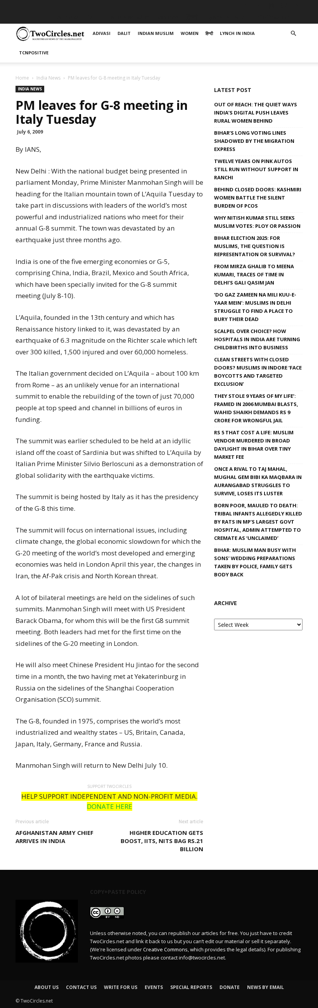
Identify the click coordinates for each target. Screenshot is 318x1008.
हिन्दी (192, 17)
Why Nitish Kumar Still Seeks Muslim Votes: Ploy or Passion (257, 221)
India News (48, 78)
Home (22, 78)
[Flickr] (258, 6)
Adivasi (68, 17)
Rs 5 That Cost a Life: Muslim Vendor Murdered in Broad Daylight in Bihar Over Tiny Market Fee (254, 444)
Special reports (191, 987)
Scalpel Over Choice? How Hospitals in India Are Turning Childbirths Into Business (257, 339)
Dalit (93, 17)
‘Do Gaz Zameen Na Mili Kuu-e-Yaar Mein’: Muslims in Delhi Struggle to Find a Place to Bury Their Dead (255, 307)
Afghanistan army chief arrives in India (54, 837)
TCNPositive (272, 17)
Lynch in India (225, 17)
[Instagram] (271, 6)
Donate (229, 987)
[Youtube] (296, 6)
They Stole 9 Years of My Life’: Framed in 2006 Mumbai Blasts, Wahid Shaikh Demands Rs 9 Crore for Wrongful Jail (256, 408)
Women (168, 17)
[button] (293, 33)
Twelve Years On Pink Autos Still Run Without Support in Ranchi (256, 169)
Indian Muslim (129, 17)
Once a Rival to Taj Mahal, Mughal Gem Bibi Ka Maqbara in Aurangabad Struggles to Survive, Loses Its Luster (258, 481)
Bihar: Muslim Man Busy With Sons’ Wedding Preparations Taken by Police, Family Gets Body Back (255, 562)
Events (154, 987)
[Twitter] (284, 6)
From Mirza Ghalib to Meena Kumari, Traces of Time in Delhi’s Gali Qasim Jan (254, 274)
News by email (265, 987)
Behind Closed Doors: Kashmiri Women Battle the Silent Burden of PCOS (257, 197)
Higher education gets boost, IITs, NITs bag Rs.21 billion (162, 841)
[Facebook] (245, 6)
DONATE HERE (109, 806)
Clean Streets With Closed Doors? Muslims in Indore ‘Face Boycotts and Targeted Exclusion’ (258, 371)
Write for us (120, 987)
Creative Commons (165, 949)
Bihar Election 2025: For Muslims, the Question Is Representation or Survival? (254, 246)
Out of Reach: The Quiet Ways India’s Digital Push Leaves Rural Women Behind (255, 112)
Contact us (81, 987)
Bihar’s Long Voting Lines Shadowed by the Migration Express (254, 141)
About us (47, 987)
